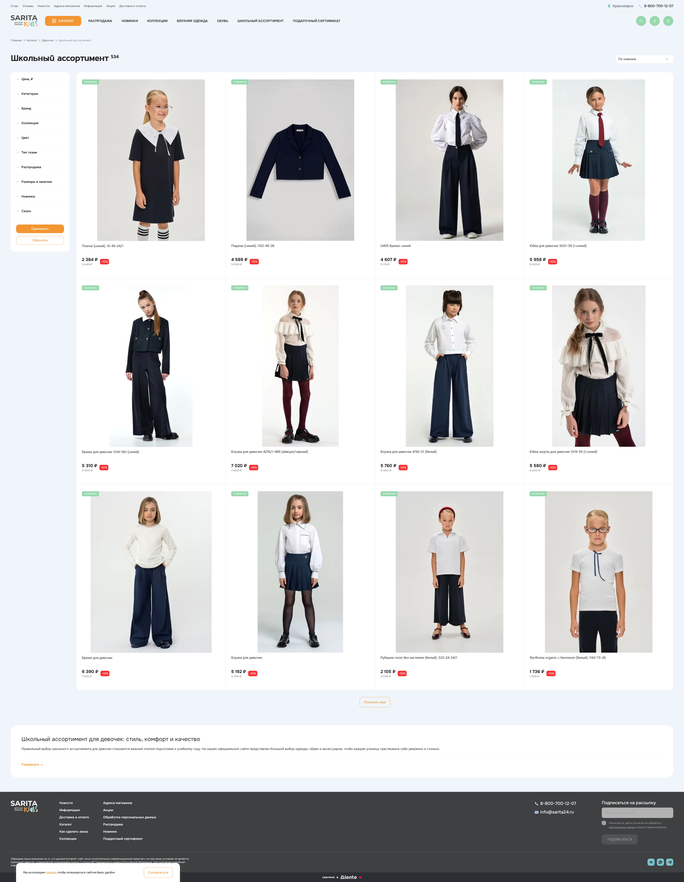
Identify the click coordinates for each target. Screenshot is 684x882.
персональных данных (622, 827)
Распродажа (100, 21)
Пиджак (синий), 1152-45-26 (252, 246)
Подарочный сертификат (316, 21)
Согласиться (158, 872)
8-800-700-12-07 (658, 6)
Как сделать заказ (73, 832)
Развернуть (30, 764)
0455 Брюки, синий (396, 246)
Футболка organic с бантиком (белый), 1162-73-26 (568, 658)
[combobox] (619, 59)
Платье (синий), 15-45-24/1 (102, 246)
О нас (14, 6)
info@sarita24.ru (557, 812)
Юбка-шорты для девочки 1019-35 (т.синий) (563, 452)
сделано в (337, 877)
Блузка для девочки (246, 658)
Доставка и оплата (132, 6)
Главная (16, 40)
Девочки (48, 40)
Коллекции (157, 21)
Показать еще (375, 702)
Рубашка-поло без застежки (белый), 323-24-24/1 (419, 658)
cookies (51, 872)
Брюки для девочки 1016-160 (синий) (110, 452)
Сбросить (40, 240)
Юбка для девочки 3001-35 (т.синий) (558, 246)
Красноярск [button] (623, 6)
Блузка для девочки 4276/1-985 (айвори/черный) (269, 452)
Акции (110, 6)
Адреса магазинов (67, 6)
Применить (40, 229)
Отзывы (28, 6)
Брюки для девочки (97, 658)
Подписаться (619, 839)
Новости (44, 6)
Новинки (130, 21)
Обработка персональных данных (129, 817)
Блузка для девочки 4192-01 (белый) (409, 452)
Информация (93, 6)
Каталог (66, 21)
